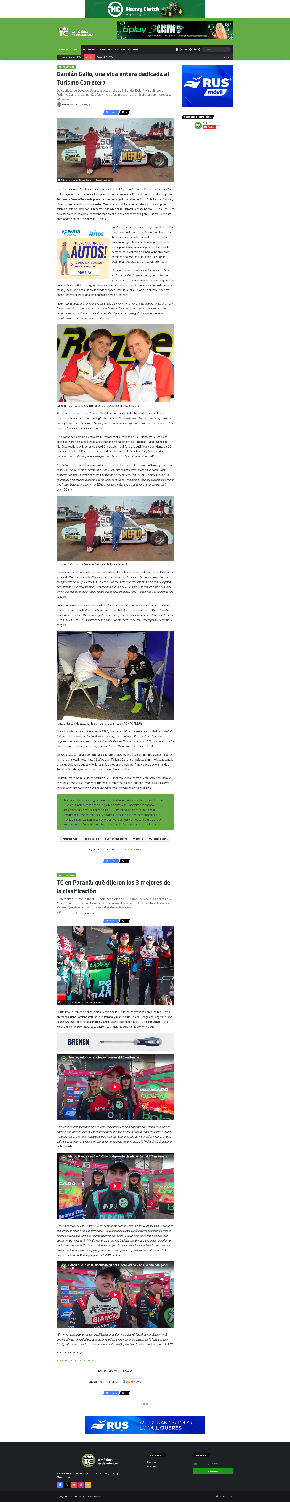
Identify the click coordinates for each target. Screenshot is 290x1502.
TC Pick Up (88, 49)
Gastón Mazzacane (116, 838)
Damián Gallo (71, 838)
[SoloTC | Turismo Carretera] (75, 32)
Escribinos (133, 49)
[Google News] (132, 849)
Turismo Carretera (68, 49)
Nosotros (151, 1462)
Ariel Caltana (67, 104)
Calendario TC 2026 (105, 57)
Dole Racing (92, 838)
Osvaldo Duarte (159, 838)
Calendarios (104, 49)
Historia (118, 49)
